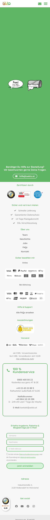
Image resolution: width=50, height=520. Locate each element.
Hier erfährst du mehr (25, 359)
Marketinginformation (28, 457)
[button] (46, 4)
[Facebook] (16, 506)
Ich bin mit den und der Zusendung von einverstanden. (24, 457)
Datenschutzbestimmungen (29, 454)
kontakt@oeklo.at (28, 407)
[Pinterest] (28, 506)
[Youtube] (22, 506)
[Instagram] (33, 506)
